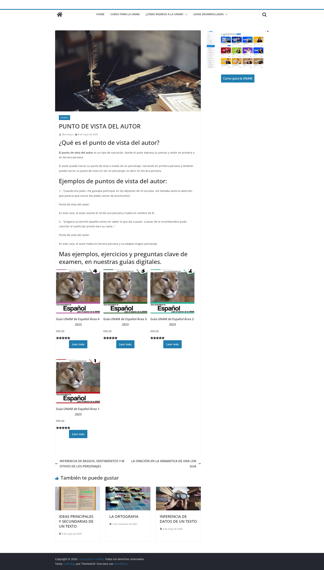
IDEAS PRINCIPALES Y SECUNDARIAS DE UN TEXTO (76, 521)
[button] (185, 14)
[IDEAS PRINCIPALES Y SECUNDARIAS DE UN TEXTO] (77, 489)
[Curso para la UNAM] (59, 14)
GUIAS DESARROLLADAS (209, 14)
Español (64, 117)
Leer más (78, 344)
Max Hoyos (68, 134)
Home (100, 14)
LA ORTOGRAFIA (123, 516)
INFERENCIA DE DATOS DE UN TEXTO (178, 519)
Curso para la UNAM (125, 14)
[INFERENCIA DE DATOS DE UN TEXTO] (178, 489)
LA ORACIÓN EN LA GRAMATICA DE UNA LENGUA (163, 464)
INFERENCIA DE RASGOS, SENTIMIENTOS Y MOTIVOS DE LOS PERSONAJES (92, 464)
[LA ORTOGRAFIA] (128, 489)
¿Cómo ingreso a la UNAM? (164, 14)
